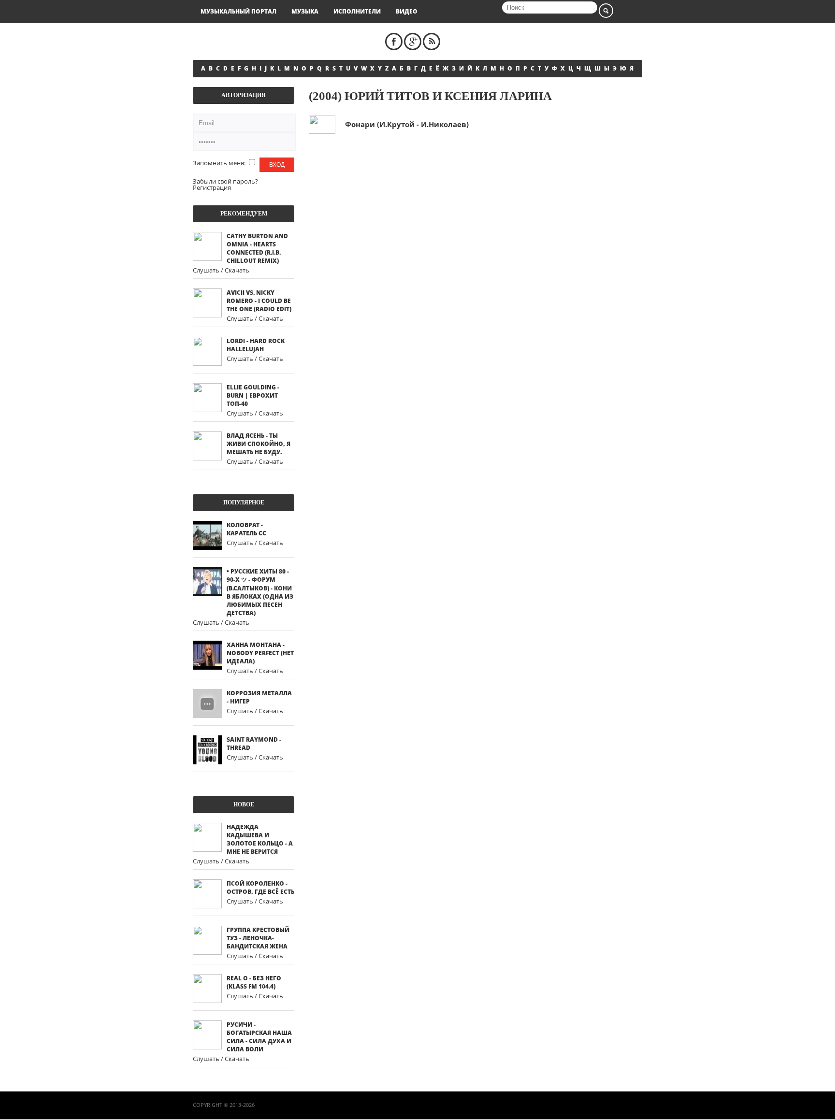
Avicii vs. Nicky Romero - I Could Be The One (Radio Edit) (259, 300)
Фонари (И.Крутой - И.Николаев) (407, 124)
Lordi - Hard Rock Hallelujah (256, 345)
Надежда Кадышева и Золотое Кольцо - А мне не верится (260, 839)
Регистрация (212, 187)
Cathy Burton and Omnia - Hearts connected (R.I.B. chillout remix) (257, 248)
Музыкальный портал (238, 11)
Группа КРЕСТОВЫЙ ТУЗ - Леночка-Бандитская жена (258, 938)
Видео (407, 11)
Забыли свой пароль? (225, 181)
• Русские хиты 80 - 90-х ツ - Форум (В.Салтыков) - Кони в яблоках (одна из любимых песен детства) (260, 592)
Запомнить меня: (220, 162)
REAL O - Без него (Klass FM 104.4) (254, 982)
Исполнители (357, 11)
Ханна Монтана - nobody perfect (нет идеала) (260, 653)
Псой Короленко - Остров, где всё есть (260, 887)
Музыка (304, 11)
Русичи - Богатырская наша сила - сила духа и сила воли (259, 1036)
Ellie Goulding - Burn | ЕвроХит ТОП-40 (253, 395)
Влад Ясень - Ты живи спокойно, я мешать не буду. (258, 443)
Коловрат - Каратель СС (246, 529)
